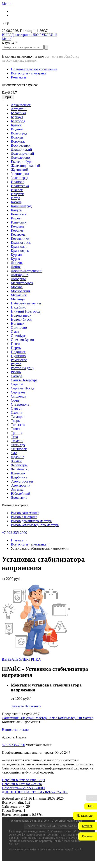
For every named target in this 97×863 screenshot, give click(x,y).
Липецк (17, 263)
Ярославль (19, 497)
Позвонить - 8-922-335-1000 (23, 788)
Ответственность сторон (66, 820)
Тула (14, 437)
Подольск (18, 352)
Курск (15, 259)
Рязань (16, 372)
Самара (16, 376)
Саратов (17, 384)
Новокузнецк (21, 315)
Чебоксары (19, 465)
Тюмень (17, 441)
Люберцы (18, 279)
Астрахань (19, 109)
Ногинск (17, 323)
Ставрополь (20, 404)
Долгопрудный (22, 153)
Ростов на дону (22, 368)
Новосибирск (21, 319)
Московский (20, 291)
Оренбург (18, 336)
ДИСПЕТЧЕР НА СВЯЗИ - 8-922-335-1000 (35, 792)
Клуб (9, 92)
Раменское (19, 360)
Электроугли (20, 485)
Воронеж (18, 141)
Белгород (18, 121)
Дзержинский (21, 149)
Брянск (16, 125)
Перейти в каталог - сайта (22, 784)
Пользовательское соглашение (34, 69)
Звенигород (20, 174)
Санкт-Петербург (24, 380)
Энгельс (17, 489)
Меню (6, 4)
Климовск (18, 222)
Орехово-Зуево (22, 340)
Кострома (18, 234)
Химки (16, 461)
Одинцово (19, 327)
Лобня (16, 267)
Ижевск (17, 190)
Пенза (15, 344)
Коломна (17, 226)
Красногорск (21, 242)
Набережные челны (26, 303)
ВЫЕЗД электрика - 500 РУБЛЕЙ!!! (29, 35)
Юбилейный (20, 493)
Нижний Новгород (25, 311)
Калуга (16, 210)
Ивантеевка (20, 186)
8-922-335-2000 (13, 745)
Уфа (14, 453)
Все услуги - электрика (28, 73)
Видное (17, 129)
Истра (15, 198)
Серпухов (18, 392)
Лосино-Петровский (26, 271)
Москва (17, 287)
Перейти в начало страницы (23, 780)
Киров (16, 218)
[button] (85, 816)
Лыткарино (19, 275)
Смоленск (18, 396)
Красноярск (20, 251)
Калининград (21, 206)
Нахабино (18, 307)
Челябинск (19, 469)
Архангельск (21, 105)
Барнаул (17, 117)
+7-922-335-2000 (14, 532)
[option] (53, 105)
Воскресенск (20, 145)
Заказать (18, 706)
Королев (17, 230)
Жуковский (19, 170)
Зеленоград (19, 178)
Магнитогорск (22, 283)
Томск (15, 429)
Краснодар (19, 246)
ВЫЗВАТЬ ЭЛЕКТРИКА (21, 659)
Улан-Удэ (18, 445)
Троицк (16, 433)
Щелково (18, 473)
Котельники (20, 238)
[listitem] (11, 718)
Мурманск (19, 295)
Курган (16, 255)
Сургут (16, 408)
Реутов (16, 364)
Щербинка (19, 477)
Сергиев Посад (22, 388)
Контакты (18, 77)
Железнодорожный (25, 166)
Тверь (15, 421)
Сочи (15, 400)
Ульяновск (19, 449)
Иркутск (17, 194)
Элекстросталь (22, 481)
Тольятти (18, 425)
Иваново (17, 182)
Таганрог (18, 416)
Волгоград (19, 133)
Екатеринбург (21, 161)
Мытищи (18, 299)
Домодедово (20, 157)
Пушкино (18, 356)
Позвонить (33, 706)
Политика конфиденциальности (29, 820)
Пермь (16, 348)
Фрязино (17, 457)
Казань (16, 202)
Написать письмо (15, 729)
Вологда (17, 137)
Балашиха (18, 113)
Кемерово (18, 214)
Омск (15, 331)
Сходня (16, 412)
